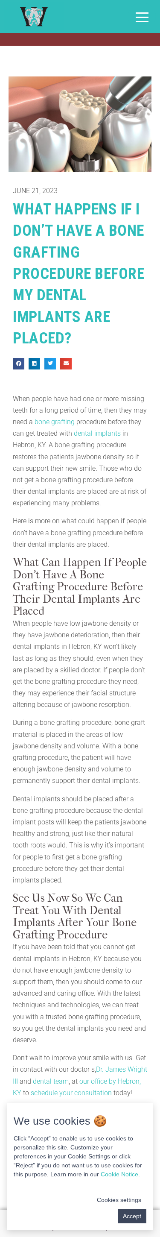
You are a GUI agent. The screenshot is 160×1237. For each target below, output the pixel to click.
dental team (51, 1081)
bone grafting (55, 422)
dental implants (97, 433)
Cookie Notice (119, 1174)
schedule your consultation (71, 1093)
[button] (18, 363)
